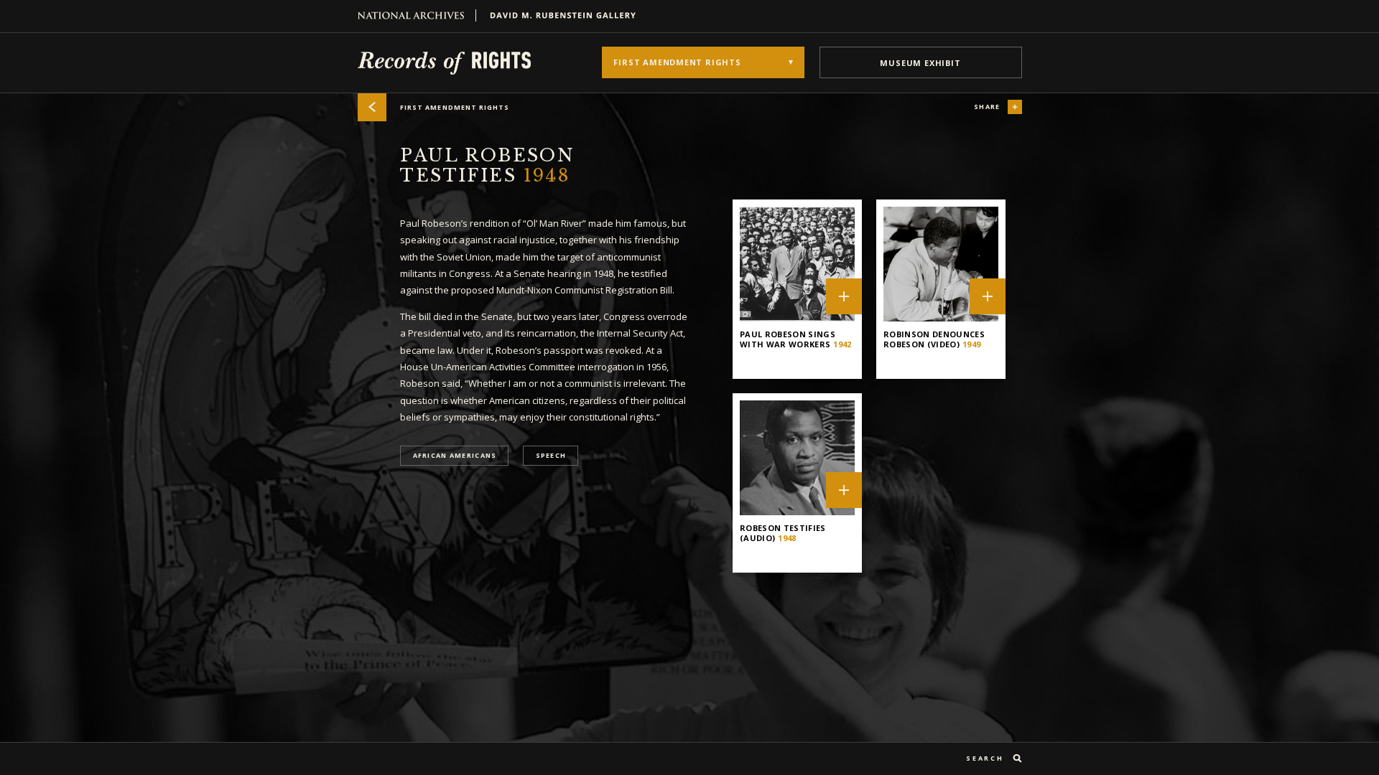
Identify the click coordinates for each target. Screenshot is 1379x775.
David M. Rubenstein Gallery (557, 15)
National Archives (417, 15)
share (987, 106)
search (984, 758)
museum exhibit (920, 62)
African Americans (455, 456)
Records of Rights (444, 62)
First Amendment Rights (455, 107)
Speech (551, 456)
